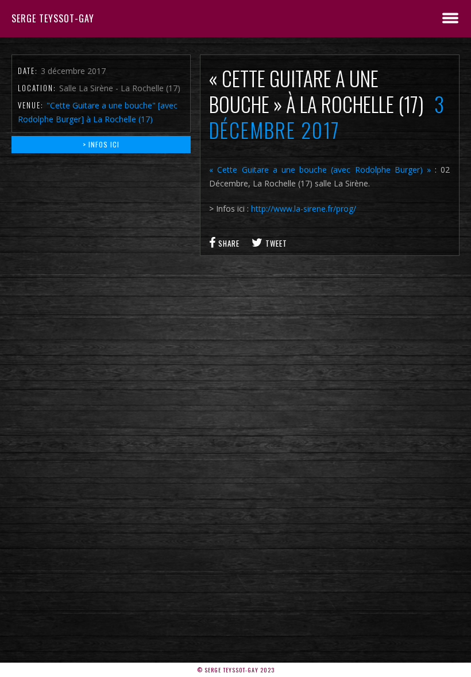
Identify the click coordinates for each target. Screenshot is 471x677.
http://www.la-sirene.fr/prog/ (303, 208)
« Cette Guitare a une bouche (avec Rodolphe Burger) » (320, 169)
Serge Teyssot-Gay (52, 18)
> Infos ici (101, 144)
